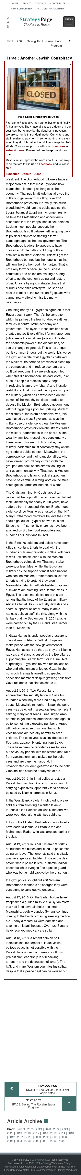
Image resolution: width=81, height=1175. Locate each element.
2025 (30, 1129)
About (27, 3)
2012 (12, 1137)
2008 (46, 1137)
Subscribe (12, 174)
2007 (55, 1137)
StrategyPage (38, 1159)
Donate (26, 174)
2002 (36, 1141)
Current (20, 1129)
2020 (10, 1133)
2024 (39, 1129)
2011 (20, 1137)
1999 (62, 1141)
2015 (53, 1133)
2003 (27, 1141)
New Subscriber (21, 8)
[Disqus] (40, 1029)
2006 (64, 1137)
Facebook (45, 164)
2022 (56, 1129)
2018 (27, 1133)
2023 (48, 1129)
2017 (36, 1133)
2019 (19, 1133)
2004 (19, 1141)
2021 (65, 1129)
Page (36, 21)
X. (11, 168)
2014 (62, 1133)
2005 (10, 1141)
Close (37, 174)
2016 (45, 1133)
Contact (40, 3)
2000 (53, 1141)
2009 (38, 1137)
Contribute (57, 3)
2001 (45, 1141)
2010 (29, 1137)
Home (14, 3)
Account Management (51, 8)
